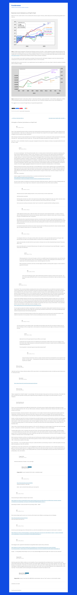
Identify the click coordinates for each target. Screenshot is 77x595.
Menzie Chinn (27, 111)
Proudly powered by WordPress (16, 590)
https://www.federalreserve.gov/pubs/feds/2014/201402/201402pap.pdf (27, 305)
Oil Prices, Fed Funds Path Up (17, 118)
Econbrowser (16, 5)
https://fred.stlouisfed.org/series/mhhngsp (19, 517)
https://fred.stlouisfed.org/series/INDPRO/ (25, 482)
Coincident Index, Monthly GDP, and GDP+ (57, 118)
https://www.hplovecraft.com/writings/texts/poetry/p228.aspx (25, 383)
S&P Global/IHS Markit (15, 55)
